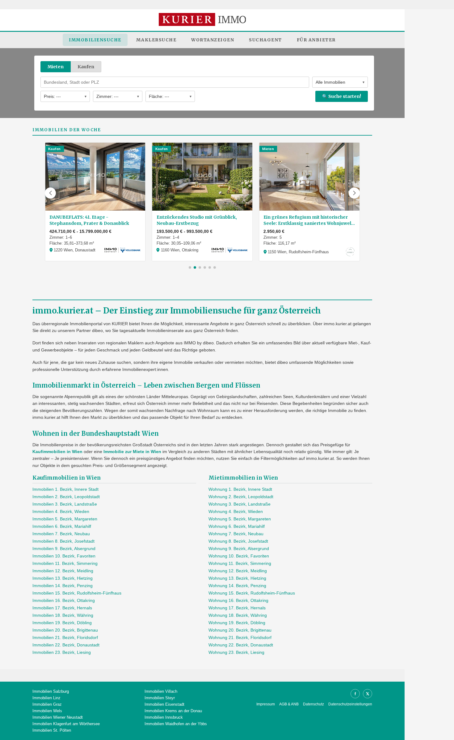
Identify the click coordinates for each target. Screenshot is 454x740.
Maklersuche (156, 40)
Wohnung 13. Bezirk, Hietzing (237, 578)
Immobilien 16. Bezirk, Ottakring (63, 600)
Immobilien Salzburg (50, 691)
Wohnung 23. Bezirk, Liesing (236, 652)
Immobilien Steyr (160, 698)
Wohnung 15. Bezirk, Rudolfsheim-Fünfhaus (251, 593)
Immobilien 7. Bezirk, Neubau (61, 533)
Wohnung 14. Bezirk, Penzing (237, 585)
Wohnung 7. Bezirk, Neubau (235, 533)
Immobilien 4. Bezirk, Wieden (60, 511)
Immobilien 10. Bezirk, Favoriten (63, 555)
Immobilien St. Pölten (51, 730)
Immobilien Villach (161, 691)
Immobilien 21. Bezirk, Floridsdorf (65, 637)
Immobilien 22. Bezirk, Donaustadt (65, 644)
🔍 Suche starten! (341, 96)
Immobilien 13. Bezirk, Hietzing (62, 578)
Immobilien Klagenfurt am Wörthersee (66, 723)
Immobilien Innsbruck (164, 717)
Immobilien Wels (47, 710)
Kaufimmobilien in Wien (57, 451)
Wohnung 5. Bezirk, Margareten (239, 518)
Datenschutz (313, 704)
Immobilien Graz (47, 704)
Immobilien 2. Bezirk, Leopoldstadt (66, 496)
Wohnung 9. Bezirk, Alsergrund (238, 548)
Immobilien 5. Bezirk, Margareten (64, 518)
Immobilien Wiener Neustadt (57, 717)
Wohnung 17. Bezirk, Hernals (237, 607)
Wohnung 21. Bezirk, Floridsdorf (239, 637)
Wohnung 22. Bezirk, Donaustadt (240, 644)
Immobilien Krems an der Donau (173, 710)
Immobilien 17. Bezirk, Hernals (62, 607)
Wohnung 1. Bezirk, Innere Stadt (240, 489)
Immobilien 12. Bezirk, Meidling (62, 570)
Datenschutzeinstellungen (350, 704)
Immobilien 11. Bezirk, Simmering (65, 563)
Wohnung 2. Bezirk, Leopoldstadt (240, 496)
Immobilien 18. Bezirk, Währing (62, 615)
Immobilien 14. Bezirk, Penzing (62, 585)
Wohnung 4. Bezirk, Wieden (235, 511)
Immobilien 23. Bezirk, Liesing (61, 652)
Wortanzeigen (212, 40)
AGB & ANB (289, 704)
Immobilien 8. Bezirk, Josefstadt (63, 541)
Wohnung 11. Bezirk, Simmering (239, 563)
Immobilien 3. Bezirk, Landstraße (64, 504)
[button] (50, 193)
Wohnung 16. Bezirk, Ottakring (238, 600)
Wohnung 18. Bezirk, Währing (237, 615)
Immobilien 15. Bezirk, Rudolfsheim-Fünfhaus (76, 593)
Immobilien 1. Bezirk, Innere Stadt (65, 489)
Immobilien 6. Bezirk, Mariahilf (61, 526)
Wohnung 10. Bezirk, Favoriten (238, 555)
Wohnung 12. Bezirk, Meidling (237, 570)
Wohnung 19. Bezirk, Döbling (236, 622)
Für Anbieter (316, 40)
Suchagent (265, 40)
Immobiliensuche (95, 40)
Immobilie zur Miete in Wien (132, 451)
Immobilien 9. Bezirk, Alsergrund (63, 548)
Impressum (265, 704)
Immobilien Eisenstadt (164, 704)
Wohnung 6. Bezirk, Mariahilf (236, 526)
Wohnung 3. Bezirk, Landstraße (239, 504)
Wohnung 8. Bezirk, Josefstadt (238, 541)
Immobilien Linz (46, 698)
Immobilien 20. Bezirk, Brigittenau (65, 630)
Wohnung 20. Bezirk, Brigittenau (239, 630)
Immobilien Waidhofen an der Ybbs (176, 723)
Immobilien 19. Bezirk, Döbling (62, 622)
